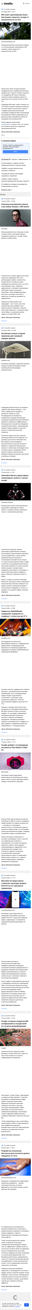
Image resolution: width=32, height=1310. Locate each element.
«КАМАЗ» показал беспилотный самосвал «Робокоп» (12, 169)
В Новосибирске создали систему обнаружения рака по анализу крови (13, 164)
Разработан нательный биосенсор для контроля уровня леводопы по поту (15, 1153)
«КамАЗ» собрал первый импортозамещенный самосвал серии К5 (15, 180)
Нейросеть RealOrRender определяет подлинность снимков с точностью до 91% (14, 613)
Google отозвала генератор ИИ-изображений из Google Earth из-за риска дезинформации (15, 1023)
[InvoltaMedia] (8, 3)
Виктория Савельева (13, 132)
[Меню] (2, 4)
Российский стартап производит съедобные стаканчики (12, 175)
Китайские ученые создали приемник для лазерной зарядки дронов (13, 335)
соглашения (17, 1306)
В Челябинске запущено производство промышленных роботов (14, 185)
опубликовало (6, 124)
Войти (15, 151)
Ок (26, 1305)
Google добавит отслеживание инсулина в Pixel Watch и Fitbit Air (14, 747)
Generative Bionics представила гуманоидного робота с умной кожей (14, 477)
